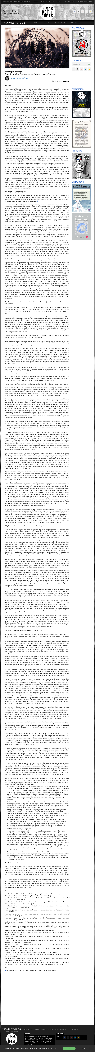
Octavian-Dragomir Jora (22, 2)
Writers (56, 22)
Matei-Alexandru (19, 78)
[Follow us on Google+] (82, 11)
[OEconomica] (81, 211)
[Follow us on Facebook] (74, 11)
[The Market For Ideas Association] (81, 117)
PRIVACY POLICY (64, 1029)
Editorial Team (50, 2)
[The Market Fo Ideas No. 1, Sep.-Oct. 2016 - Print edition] (81, 57)
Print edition (75, 22)
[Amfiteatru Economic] (81, 239)
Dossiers (50, 1029)
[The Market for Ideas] (47, 19)
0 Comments (58, 81)
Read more (54, 1048)
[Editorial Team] (81, 178)
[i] (37, 201)
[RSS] (90, 11)
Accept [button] (69, 1048)
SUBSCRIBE (60, 1034)
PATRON (42, 2)
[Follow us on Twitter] (78, 11)
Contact (58, 2)
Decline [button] (83, 1048)
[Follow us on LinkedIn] (86, 11)
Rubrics (37, 1029)
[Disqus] (37, 998)
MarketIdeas (14, 22)
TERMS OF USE (74, 1029)
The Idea (36, 2)
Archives (64, 22)
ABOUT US (27, 1034)
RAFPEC (32, 1029)
